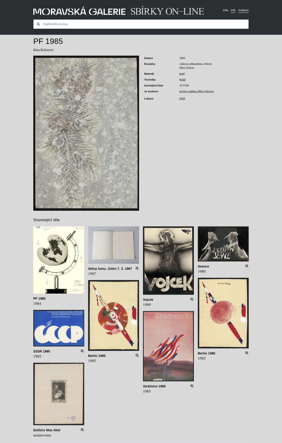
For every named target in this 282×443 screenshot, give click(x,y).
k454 (182, 98)
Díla (225, 10)
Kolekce (243, 10)
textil (182, 73)
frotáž (182, 79)
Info (233, 10)
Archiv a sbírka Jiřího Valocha (196, 91)
